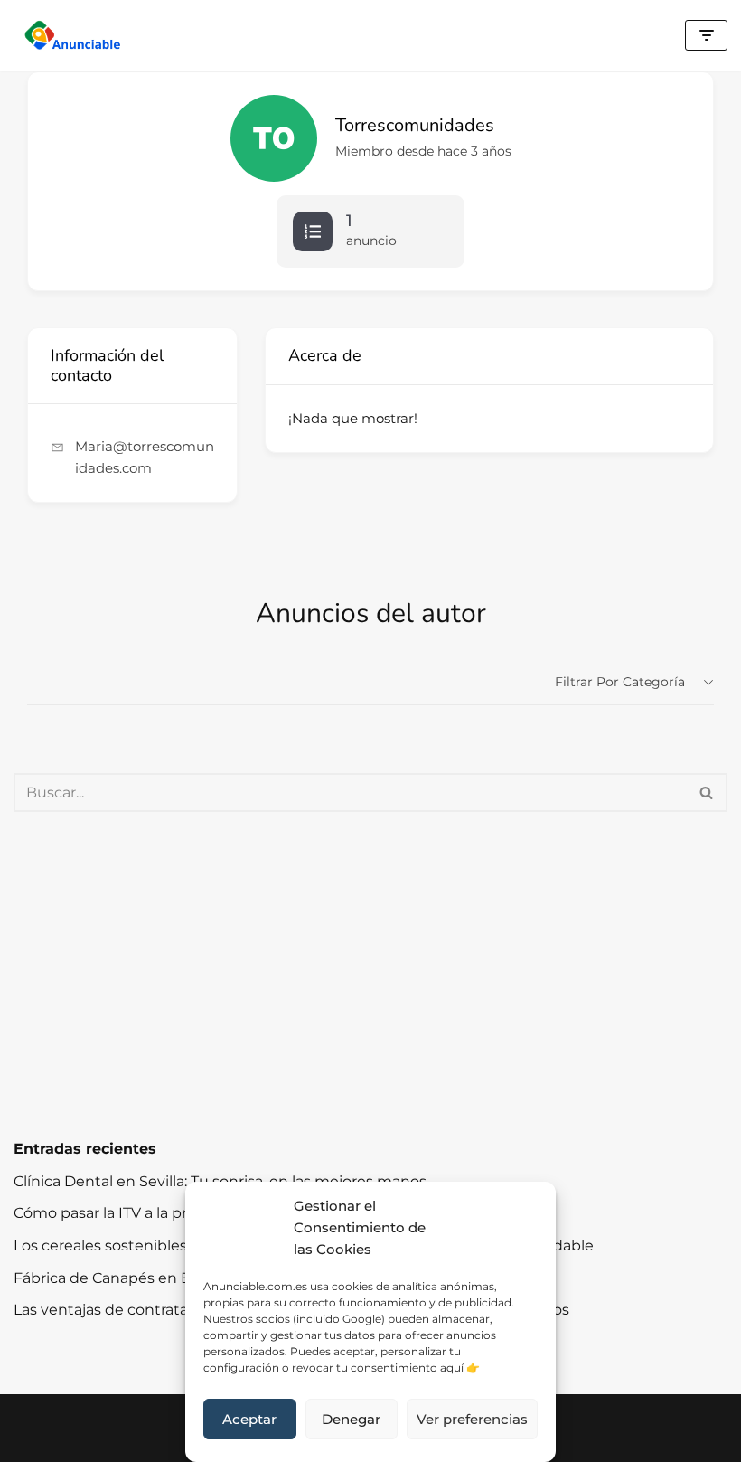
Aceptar (249, 1419)
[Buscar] (707, 792)
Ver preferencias (472, 1419)
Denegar (351, 1419)
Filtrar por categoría (620, 682)
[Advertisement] (370, 974)
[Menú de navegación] (706, 35)
